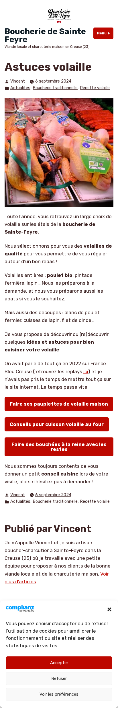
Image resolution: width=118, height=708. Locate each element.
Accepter (59, 662)
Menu (105, 33)
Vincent (17, 81)
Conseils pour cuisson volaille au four (57, 424)
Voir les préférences (59, 694)
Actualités (20, 87)
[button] (109, 609)
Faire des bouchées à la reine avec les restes (59, 446)
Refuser (59, 678)
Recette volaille (95, 87)
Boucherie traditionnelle (55, 87)
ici (85, 371)
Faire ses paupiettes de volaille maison (59, 404)
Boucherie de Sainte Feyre (45, 35)
